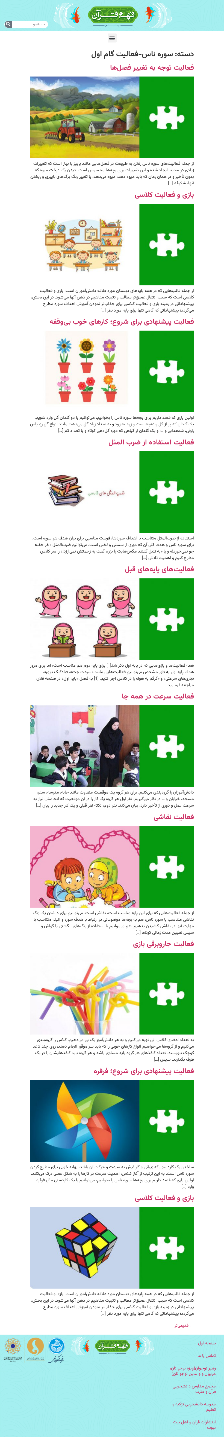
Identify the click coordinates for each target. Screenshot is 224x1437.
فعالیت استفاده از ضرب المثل (151, 442)
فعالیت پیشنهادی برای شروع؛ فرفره (144, 1071)
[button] (112, 37)
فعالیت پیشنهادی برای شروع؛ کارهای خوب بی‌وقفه (121, 322)
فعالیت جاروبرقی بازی (163, 944)
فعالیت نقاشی (174, 817)
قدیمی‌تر (184, 1325)
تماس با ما (207, 1356)
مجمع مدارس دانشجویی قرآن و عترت (194, 1389)
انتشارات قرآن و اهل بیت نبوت (194, 1425)
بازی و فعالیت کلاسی (164, 195)
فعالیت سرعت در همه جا (158, 696)
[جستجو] (8, 24)
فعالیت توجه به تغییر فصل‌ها (152, 68)
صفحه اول (207, 1343)
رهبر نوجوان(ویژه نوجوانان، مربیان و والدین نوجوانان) (193, 1371)
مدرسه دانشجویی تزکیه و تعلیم (194, 1407)
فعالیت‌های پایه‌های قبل (159, 569)
